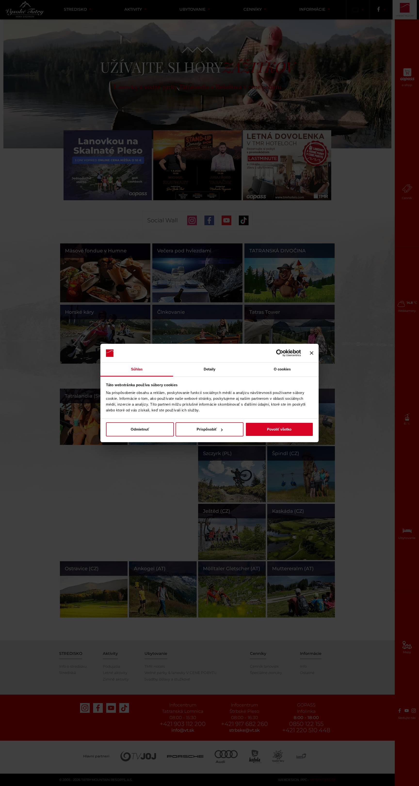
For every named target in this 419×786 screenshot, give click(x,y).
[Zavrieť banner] (311, 353)
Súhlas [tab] (137, 369)
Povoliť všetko (279, 429)
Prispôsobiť (207, 429)
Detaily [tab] (210, 369)
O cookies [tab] (282, 369)
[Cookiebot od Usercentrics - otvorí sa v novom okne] (279, 353)
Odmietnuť (140, 429)
